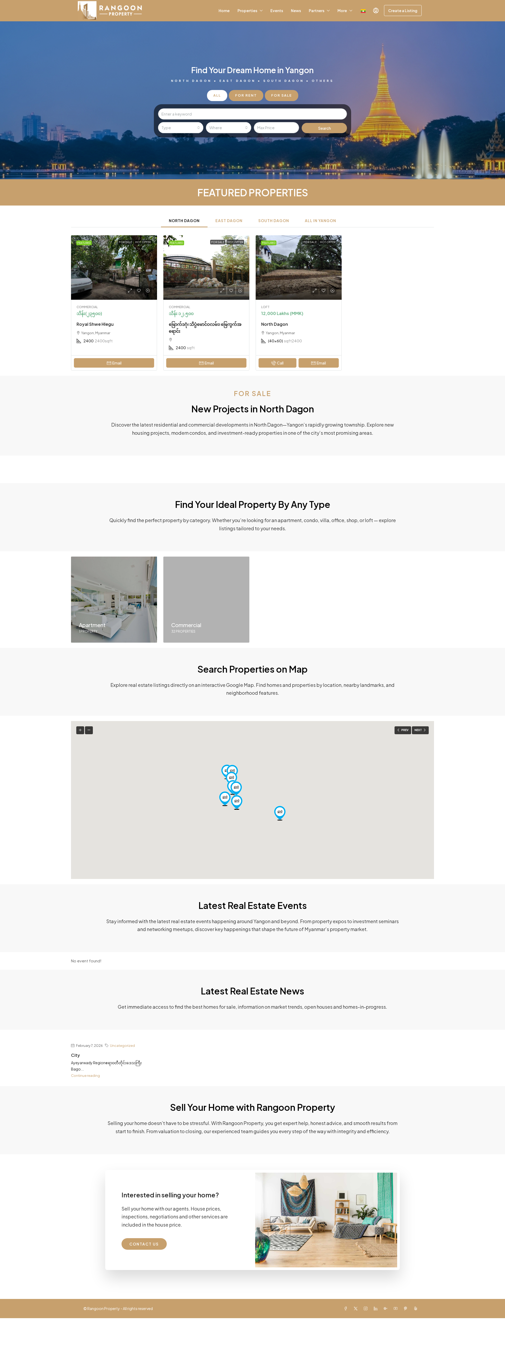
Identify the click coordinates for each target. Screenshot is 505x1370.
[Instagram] (367, 1308)
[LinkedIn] (377, 1308)
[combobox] (180, 127)
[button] (280, 813)
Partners (316, 10)
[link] (114, 267)
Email (117, 363)
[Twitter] (357, 1308)
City (75, 1055)
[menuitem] (375, 10)
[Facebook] (347, 1308)
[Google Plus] (387, 1308)
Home (224, 10)
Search (324, 128)
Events (276, 10)
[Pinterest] (407, 1308)
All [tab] (217, 95)
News (296, 10)
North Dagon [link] (274, 324)
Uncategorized (122, 1045)
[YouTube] (397, 1308)
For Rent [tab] (246, 95)
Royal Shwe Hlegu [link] (95, 324)
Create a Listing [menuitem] (402, 10)
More (342, 10)
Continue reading (85, 1075)
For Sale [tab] (281, 95)
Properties (247, 10)
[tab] (184, 220)
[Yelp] (417, 1308)
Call (280, 363)
